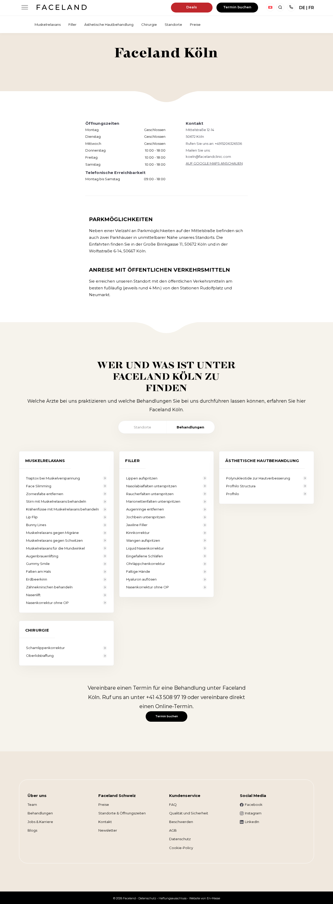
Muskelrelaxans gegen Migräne (52, 533)
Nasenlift (33, 595)
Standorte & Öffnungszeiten (122, 813)
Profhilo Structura (240, 486)
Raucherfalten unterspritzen (150, 494)
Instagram (253, 813)
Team (32, 804)
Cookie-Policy (181, 848)
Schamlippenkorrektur (45, 648)
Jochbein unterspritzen (145, 517)
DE (302, 7)
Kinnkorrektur (138, 533)
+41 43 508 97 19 (166, 697)
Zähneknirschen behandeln (49, 587)
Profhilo (232, 494)
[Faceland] (61, 8)
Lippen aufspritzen (141, 478)
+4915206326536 (228, 143)
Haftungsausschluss (173, 898)
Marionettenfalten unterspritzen (153, 501)
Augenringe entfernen (145, 509)
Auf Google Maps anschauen (214, 163)
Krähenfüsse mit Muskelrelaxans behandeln (62, 509)
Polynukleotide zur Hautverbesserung (258, 478)
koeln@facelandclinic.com (208, 156)
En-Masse (213, 898)
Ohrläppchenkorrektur (145, 564)
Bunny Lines (36, 525)
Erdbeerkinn (36, 579)
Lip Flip (32, 517)
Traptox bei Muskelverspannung (53, 478)
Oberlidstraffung (40, 655)
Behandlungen (190, 427)
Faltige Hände (138, 571)
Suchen (280, 7)
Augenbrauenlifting (42, 556)
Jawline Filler (137, 525)
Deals (191, 7)
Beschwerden (181, 822)
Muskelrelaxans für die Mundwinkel (55, 548)
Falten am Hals (38, 571)
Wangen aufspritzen (143, 540)
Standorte (142, 427)
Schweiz (270, 7)
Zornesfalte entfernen (44, 494)
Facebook (253, 804)
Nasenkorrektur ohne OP (47, 603)
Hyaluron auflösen (141, 579)
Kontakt (105, 822)
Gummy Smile (38, 564)
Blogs (32, 830)
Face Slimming (38, 486)
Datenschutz (180, 839)
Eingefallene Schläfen (144, 556)
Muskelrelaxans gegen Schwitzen (54, 540)
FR (311, 7)
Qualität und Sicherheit (188, 813)
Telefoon (291, 7)
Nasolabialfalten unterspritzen (151, 486)
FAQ (173, 804)
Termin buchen (237, 7)
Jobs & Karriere (40, 822)
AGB (173, 830)
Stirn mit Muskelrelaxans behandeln (56, 501)
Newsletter (107, 830)
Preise (103, 804)
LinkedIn (252, 822)
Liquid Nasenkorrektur (145, 548)
